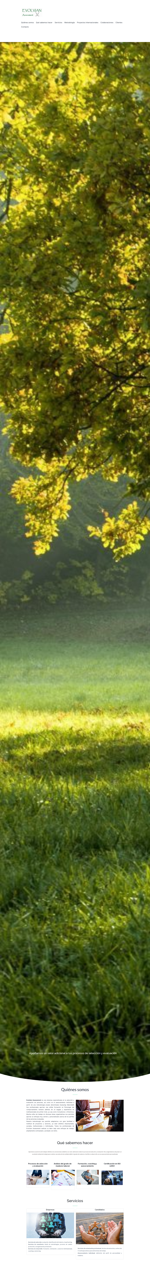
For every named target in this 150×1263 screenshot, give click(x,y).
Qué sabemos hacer (44, 22)
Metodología (69, 22)
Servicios (58, 22)
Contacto (25, 27)
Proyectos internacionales (87, 22)
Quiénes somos (27, 22)
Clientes (119, 22)
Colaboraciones (107, 22)
